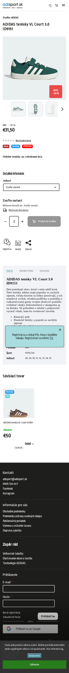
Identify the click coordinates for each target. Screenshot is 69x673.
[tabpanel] (19, 420)
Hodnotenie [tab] (26, 270)
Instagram (8, 493)
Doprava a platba (12, 530)
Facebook (8, 488)
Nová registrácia (11, 612)
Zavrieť (57, 255)
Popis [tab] (9, 270)
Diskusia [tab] (44, 270)
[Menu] (63, 5)
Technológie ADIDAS (14, 563)
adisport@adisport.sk (15, 479)
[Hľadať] (50, 5)
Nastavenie (34, 655)
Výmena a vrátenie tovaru (17, 525)
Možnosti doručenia (18, 210)
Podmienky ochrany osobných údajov (22, 516)
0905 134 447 (10, 484)
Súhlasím (34, 664)
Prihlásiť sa (48, 616)
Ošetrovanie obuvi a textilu (17, 558)
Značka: (11, 17)
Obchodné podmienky (14, 511)
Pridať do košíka (47, 221)
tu (62, 649)
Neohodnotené (23, 140)
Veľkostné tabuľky (13, 553)
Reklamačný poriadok (14, 521)
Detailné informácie (13, 173)
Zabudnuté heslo (11, 617)
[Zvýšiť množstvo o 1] (22, 221)
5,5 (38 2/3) (18, 448)
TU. (51, 338)
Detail (28, 443)
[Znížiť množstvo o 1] (5, 221)
